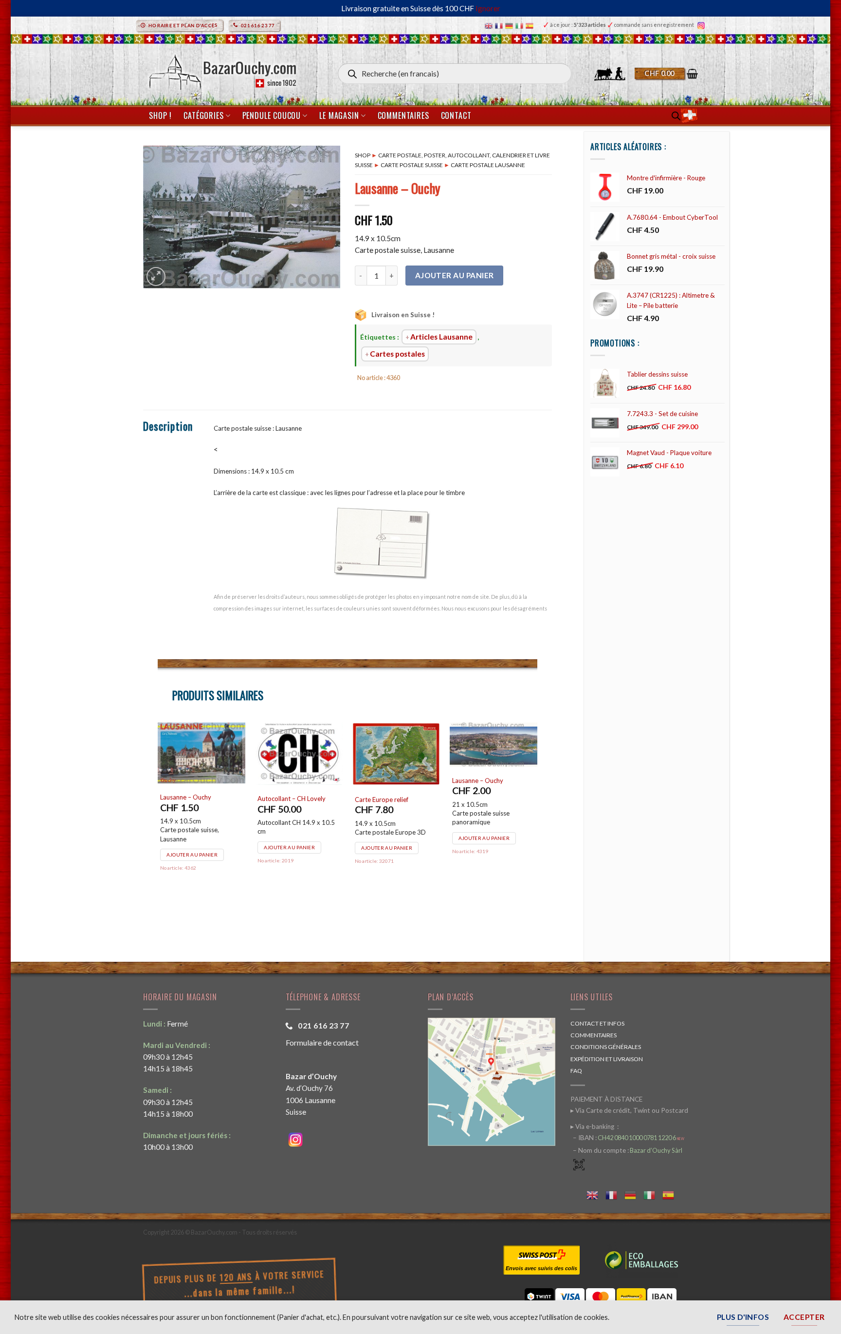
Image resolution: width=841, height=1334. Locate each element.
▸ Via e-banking (593, 1126)
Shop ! (160, 115)
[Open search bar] (676, 116)
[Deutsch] (510, 25)
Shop (362, 155)
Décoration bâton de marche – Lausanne (396, 828)
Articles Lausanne (441, 336)
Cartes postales (397, 353)
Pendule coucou (271, 115)
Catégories (203, 115)
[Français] (500, 25)
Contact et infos (597, 1023)
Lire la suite (377, 881)
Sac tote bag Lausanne (289, 824)
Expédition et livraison (606, 1059)
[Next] (537, 826)
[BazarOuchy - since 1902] (221, 69)
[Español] (531, 25)
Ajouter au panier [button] (192, 864)
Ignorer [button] (487, 8)
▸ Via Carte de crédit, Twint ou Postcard (629, 1110)
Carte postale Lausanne (488, 165)
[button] (666, 73)
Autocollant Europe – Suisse (491, 799)
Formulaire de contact (322, 1042)
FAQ (576, 1070)
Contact (456, 115)
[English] (490, 25)
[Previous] (158, 826)
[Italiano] (520, 25)
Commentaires (403, 115)
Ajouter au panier (454, 275)
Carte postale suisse (412, 165)
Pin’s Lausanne (180, 824)
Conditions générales (605, 1046)
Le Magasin (339, 115)
